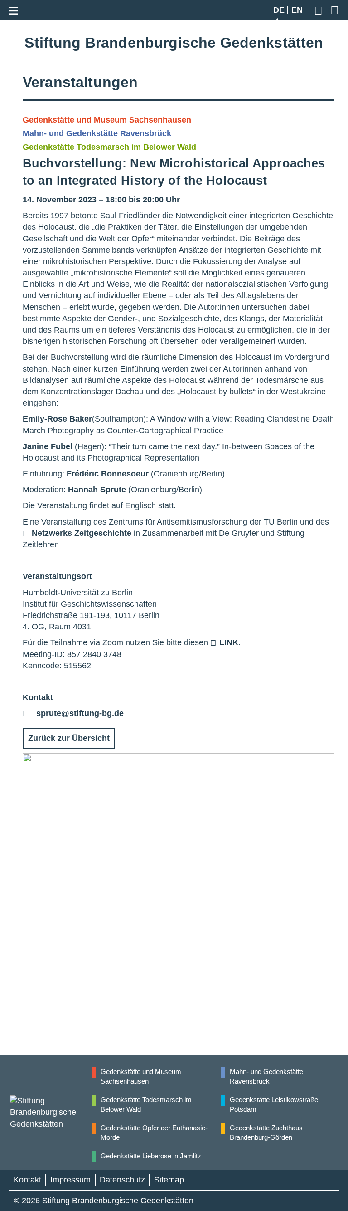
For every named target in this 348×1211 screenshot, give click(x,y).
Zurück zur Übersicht (69, 738)
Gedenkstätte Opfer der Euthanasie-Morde (154, 1132)
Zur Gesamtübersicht (333, 10)
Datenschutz (122, 1179)
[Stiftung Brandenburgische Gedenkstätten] (50, 1112)
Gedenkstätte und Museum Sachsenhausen (141, 1076)
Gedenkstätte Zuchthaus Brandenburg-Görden (266, 1132)
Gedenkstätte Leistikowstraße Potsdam (274, 1104)
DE (279, 10)
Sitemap (169, 1179)
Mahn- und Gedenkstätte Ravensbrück (266, 1076)
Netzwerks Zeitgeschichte (81, 533)
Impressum (70, 1179)
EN (297, 10)
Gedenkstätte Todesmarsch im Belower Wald (146, 1104)
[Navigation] (16, 9)
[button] (320, 10)
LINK (228, 642)
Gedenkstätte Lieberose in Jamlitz (151, 1156)
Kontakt (27, 1179)
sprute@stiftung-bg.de (80, 713)
